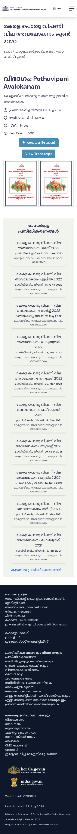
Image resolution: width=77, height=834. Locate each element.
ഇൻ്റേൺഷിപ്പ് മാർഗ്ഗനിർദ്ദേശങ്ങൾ (31, 754)
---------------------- (24, 629)
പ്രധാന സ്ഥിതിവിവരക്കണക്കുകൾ (32, 704)
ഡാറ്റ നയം (13, 724)
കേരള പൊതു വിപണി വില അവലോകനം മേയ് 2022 (38, 245)
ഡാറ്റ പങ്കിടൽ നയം (20, 737)
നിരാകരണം (14, 720)
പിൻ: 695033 (15, 616)
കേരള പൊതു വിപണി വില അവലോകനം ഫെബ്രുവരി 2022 (38, 342)
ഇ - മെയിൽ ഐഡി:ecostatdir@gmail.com (37, 624)
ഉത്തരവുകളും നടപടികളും (26, 666)
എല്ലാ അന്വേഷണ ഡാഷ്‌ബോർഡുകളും (35, 700)
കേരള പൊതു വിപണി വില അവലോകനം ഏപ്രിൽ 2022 (38, 277)
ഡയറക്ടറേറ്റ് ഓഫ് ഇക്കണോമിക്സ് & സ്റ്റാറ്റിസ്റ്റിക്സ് (35, 601)
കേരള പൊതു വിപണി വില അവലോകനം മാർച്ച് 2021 (38, 506)
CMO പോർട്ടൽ (16, 745)
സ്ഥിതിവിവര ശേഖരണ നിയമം (28, 683)
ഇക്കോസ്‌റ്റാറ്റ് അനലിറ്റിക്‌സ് (26, 641)
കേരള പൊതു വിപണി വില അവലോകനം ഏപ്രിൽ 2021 (38, 475)
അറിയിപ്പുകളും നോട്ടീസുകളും (29, 661)
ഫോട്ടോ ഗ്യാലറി (17, 633)
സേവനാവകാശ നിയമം (23, 691)
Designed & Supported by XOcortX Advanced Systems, (31, 824)
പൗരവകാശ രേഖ (19, 678)
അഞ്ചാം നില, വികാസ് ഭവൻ (26, 607)
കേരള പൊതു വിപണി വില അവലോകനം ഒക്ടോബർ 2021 (38, 409)
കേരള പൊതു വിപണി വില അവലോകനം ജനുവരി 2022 (38, 376)
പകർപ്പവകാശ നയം (21, 732)
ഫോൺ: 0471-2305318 (22, 620)
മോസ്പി (11, 750)
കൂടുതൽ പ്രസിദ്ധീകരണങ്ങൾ (36, 570)
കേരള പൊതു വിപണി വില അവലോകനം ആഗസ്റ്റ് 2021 (38, 443)
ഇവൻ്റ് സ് (12, 637)
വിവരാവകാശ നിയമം (22, 670)
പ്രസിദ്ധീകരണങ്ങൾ (20, 657)
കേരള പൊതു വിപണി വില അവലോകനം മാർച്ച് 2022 (38, 308)
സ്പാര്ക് (12, 741)
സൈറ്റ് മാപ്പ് (14, 674)
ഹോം (7, 51)
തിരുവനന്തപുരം (18, 611)
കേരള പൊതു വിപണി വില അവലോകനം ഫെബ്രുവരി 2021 (38, 540)
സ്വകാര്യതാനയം (18, 728)
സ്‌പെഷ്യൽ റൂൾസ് (19, 687)
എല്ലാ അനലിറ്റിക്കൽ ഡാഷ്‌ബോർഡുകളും (37, 696)
